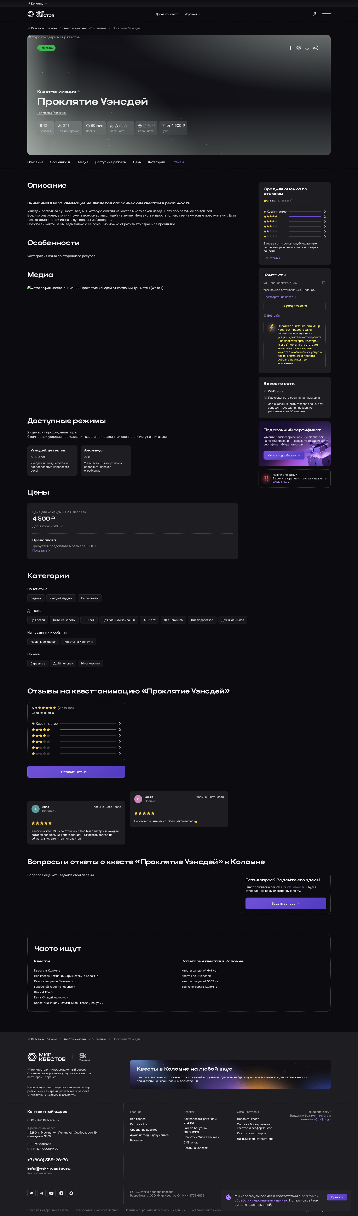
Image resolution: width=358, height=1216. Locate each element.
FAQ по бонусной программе (195, 1130)
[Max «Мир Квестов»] (71, 1193)
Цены (137, 162)
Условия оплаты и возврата (211, 1210)
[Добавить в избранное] (307, 48)
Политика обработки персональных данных (155, 1210)
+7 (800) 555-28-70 (47, 1160)
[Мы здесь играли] (290, 48)
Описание (35, 162)
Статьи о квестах (196, 1148)
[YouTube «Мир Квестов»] (51, 1193)
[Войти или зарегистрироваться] (314, 14)
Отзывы (178, 162)
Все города (138, 1119)
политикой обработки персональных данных (277, 1198)
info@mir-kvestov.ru (48, 1169)
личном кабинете (293, 887)
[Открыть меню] (326, 14)
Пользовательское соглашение (96, 1210)
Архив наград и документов (149, 1135)
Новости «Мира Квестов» (201, 1137)
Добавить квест (167, 14)
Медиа (83, 162)
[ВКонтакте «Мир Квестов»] (31, 1193)
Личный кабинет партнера (255, 1139)
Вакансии (136, 1140)
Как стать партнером (251, 1133)
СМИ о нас (191, 1142)
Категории (156, 162)
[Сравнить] (299, 48)
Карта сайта (138, 1124)
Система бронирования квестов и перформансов (254, 1126)
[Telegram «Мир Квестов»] (41, 1193)
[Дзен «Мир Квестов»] (61, 1193)
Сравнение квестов (143, 1129)
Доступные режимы (110, 162)
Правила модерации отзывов (47, 1210)
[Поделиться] (315, 48)
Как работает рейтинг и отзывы (200, 1120)
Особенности (60, 162)
